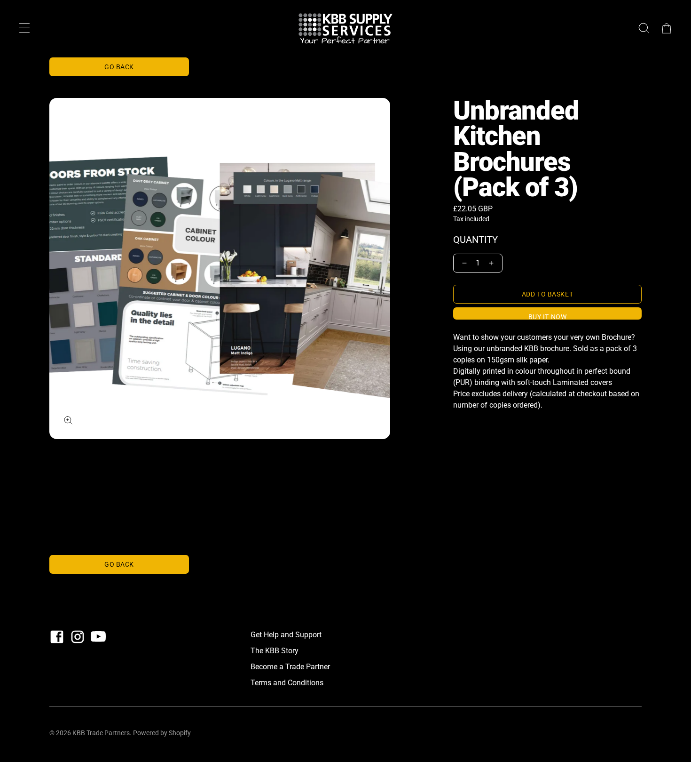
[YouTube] (98, 636)
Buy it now (547, 316)
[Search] (644, 28)
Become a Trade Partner (290, 666)
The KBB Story (274, 650)
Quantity (475, 239)
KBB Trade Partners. (102, 733)
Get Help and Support (286, 634)
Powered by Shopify (162, 733)
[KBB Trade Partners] (345, 28)
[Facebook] (56, 636)
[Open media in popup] (68, 420)
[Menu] (24, 28)
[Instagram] (77, 636)
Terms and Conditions (287, 682)
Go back (119, 67)
